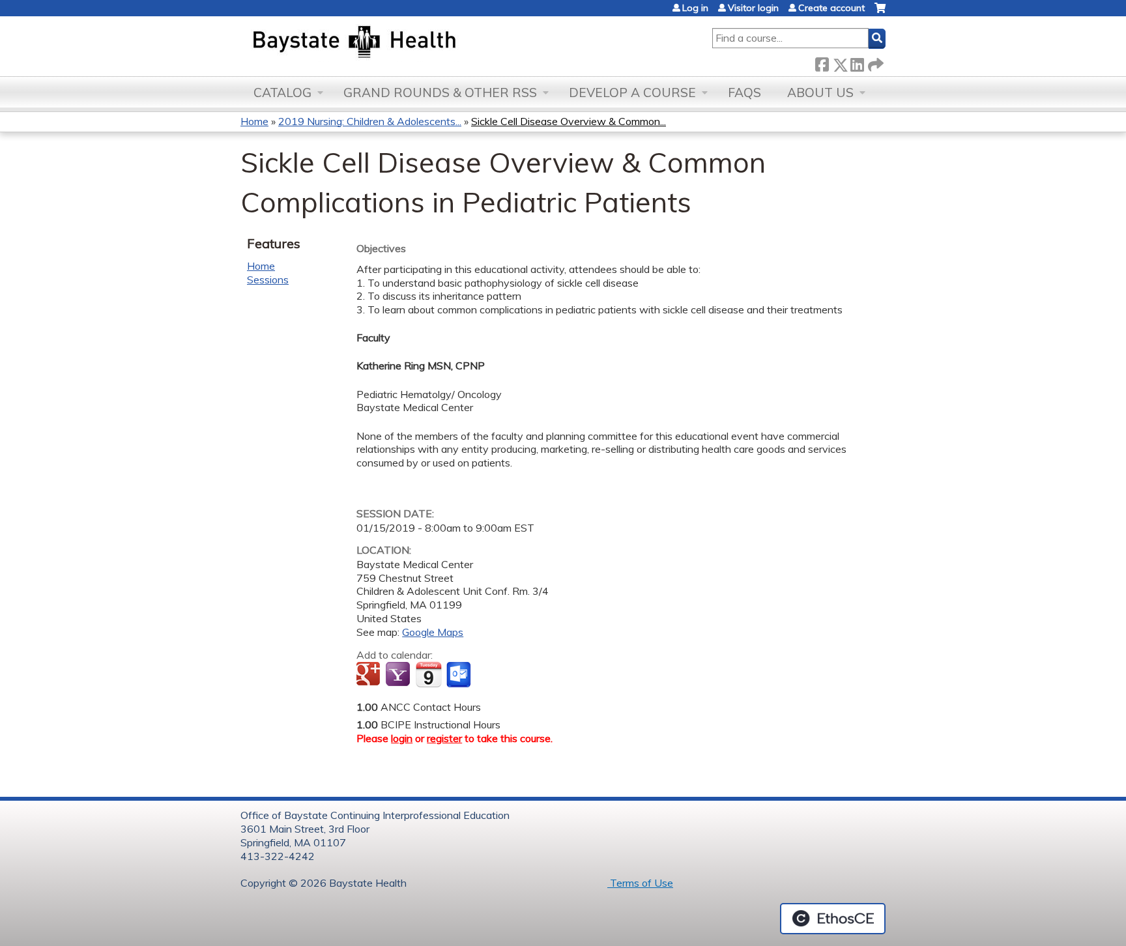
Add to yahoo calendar (399, 675)
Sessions (268, 279)
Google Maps (432, 631)
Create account (831, 7)
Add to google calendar (369, 675)
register (444, 738)
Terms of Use (640, 882)
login (401, 738)
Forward (874, 62)
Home (254, 121)
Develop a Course (632, 92)
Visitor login (753, 7)
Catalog (282, 92)
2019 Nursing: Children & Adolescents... (369, 121)
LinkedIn (856, 62)
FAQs (744, 92)
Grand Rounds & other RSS (440, 92)
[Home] (415, 43)
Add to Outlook (459, 675)
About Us (820, 92)
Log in (695, 7)
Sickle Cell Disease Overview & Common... (568, 121)
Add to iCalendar (428, 674)
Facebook (821, 62)
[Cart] (880, 12)
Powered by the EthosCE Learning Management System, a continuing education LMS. (833, 918)
